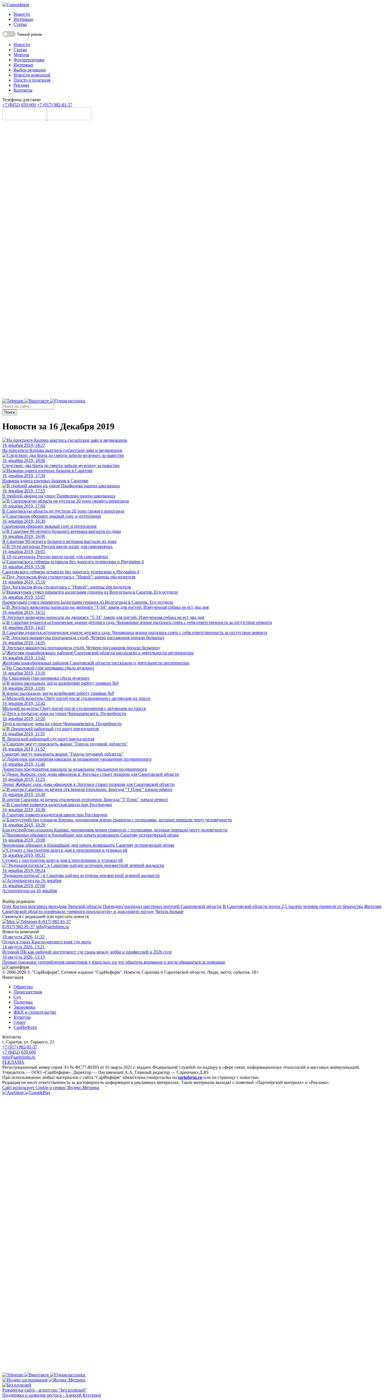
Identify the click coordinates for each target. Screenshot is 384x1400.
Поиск (9, 412)
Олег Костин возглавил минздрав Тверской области (52, 906)
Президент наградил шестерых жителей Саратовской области (162, 906)
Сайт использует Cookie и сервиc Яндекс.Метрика (50, 1087)
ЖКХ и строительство (34, 1012)
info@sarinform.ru (52, 926)
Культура (22, 1017)
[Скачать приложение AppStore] (24, 118)
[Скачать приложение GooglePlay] (69, 118)
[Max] (226, 400)
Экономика (24, 1007)
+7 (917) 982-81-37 (54, 104)
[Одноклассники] (68, 400)
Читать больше (169, 911)
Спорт (19, 1022)
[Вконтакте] (37, 400)
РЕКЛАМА (13, 1062)
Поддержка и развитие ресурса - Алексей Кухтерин (51, 1395)
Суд (17, 997)
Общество (23, 986)
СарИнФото (25, 1027)
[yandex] (25, 1380)
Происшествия (27, 991)
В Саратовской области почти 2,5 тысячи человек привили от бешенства (293, 906)
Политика (23, 1002)
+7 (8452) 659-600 (19, 104)
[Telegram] (13, 400)
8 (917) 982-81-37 (54, 921)
